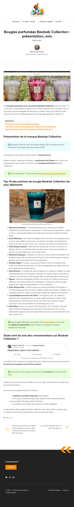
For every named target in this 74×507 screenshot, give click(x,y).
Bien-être (9, 418)
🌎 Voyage (15, 21)
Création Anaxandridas (20, 490)
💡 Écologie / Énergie (45, 21)
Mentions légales (55, 490)
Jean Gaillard (50, 322)
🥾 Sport (59, 21)
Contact (11, 467)
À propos (65, 490)
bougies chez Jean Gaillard (54, 174)
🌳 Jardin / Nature (28, 21)
